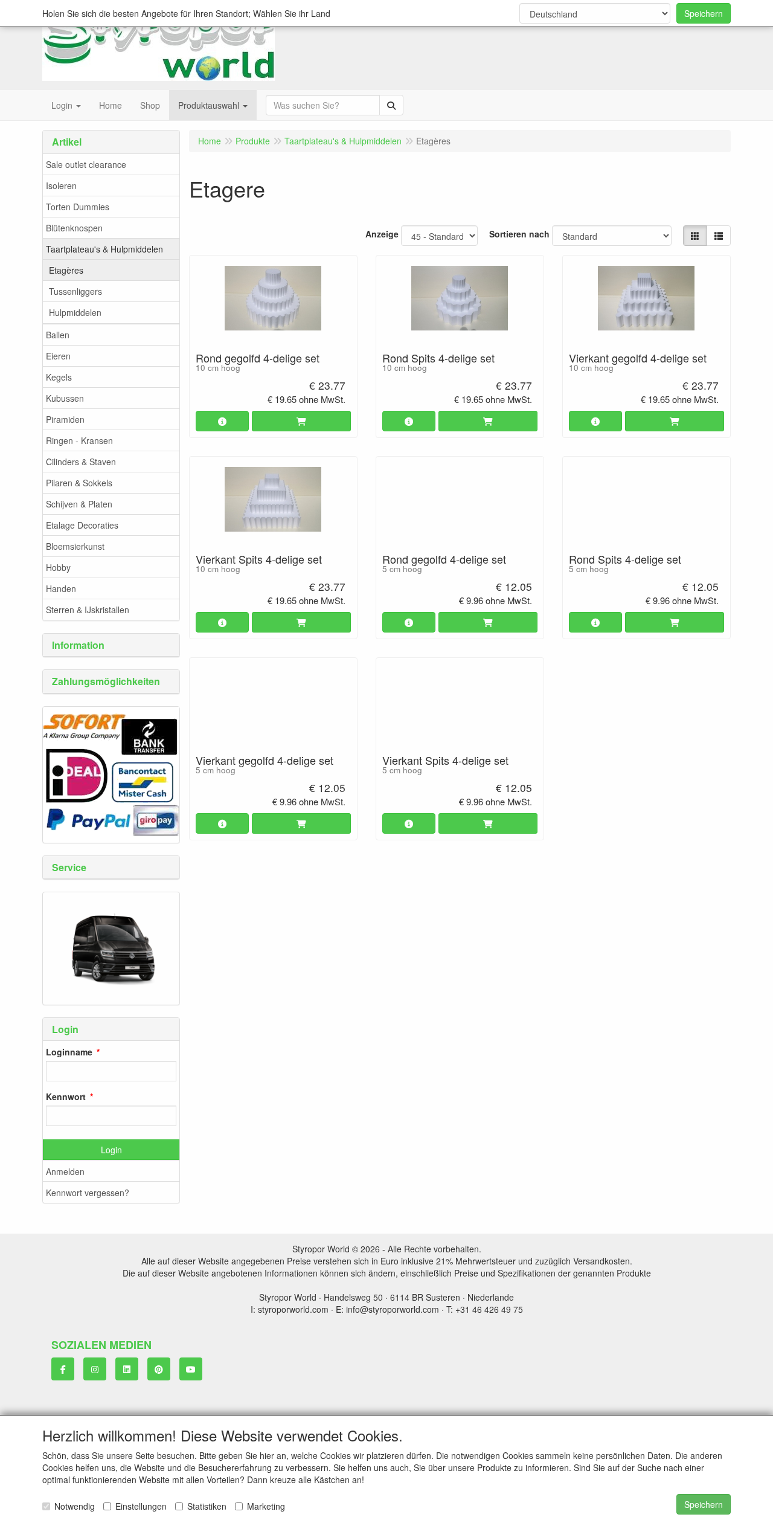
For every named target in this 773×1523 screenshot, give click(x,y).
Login (111, 1150)
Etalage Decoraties (82, 525)
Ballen (57, 335)
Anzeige (382, 234)
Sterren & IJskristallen (87, 610)
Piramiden (65, 419)
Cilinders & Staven (81, 462)
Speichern (703, 13)
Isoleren (61, 185)
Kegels (59, 377)
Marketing (266, 1506)
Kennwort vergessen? (87, 1193)
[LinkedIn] (126, 1368)
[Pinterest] (158, 1368)
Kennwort (66, 1096)
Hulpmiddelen (75, 312)
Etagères (66, 270)
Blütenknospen (74, 228)
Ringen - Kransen (79, 440)
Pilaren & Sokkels (79, 483)
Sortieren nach (519, 234)
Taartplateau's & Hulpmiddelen (104, 249)
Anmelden (65, 1171)
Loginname (69, 1052)
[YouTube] (190, 1368)
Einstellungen (141, 1506)
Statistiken (206, 1506)
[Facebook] (62, 1368)
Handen (61, 588)
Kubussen (65, 398)
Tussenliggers (75, 291)
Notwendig (74, 1506)
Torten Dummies (77, 207)
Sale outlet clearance (86, 164)
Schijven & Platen (79, 504)
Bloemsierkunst (75, 546)
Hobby (58, 567)
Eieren (58, 356)
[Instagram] (94, 1368)
